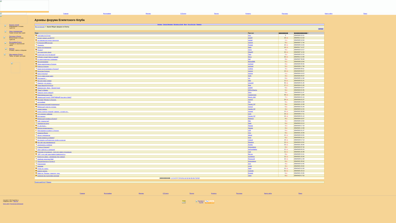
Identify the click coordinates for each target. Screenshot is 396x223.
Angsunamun (252, 147)
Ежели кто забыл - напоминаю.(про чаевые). (51, 157)
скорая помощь (42, 109)
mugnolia (250, 171)
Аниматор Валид (42, 133)
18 (197, 178)
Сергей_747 (251, 104)
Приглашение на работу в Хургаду (48, 130)
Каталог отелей (14, 25)
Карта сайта (328, 13)
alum (249, 163)
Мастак (250, 154)
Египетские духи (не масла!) (46, 54)
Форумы (148, 13)
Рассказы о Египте (15, 36)
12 (185, 178)
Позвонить (40, 45)
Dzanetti (250, 173)
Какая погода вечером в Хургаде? (48, 69)
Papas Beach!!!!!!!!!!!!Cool (45, 85)
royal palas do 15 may (44, 35)
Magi (249, 85)
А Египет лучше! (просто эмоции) (47, 57)
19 (198, 178)
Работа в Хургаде (43, 66)
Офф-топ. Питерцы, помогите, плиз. (48, 173)
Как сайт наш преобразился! (46, 142)
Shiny (250, 92)
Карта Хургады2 (42, 73)
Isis (249, 78)
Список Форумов (168, 24)
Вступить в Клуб (178, 24)
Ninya (250, 57)
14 (189, 178)
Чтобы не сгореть (42, 168)
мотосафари (41, 102)
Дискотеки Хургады (43, 71)
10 (182, 178)
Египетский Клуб (40, 182)
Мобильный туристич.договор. (46, 107)
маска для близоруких (44, 47)
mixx (249, 35)
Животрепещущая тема (44, 95)
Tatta (249, 54)
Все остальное (39, 27)
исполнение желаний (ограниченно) (48, 104)
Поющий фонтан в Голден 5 (46, 161)
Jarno (249, 175)
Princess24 (251, 159)
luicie (249, 137)
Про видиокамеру (42, 62)
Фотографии (107, 13)
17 (195, 178)
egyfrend (250, 64)
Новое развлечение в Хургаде (46, 64)
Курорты (248, 13)
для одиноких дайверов (44, 114)
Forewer (250, 45)
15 (191, 178)
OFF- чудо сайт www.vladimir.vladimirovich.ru (51, 154)
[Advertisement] (222, 6)
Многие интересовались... (45, 128)
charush (250, 140)
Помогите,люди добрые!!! (45, 92)
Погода (216, 13)
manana (250, 111)
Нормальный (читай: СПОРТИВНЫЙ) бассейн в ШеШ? (54, 97)
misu (249, 133)
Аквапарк (40, 166)
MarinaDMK (251, 61)
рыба (249, 114)
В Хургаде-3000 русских (45, 43)
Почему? (40, 50)
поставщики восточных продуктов (48, 40)
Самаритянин (252, 95)
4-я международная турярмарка (47, 59)
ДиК (249, 59)
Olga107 (250, 52)
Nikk (249, 121)
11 (184, 178)
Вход (185, 24)
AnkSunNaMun (252, 149)
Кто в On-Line (192, 24)
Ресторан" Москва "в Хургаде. (46, 100)
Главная (65, 13)
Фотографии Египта (15, 42)
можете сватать (42, 171)
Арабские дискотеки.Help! (45, 159)
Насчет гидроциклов (43, 135)
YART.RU (15, 201)
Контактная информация (16, 203)
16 (193, 178)
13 (187, 178)
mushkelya (251, 156)
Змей (249, 123)
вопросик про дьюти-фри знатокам (48, 176)
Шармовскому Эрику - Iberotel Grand (48, 88)
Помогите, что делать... (44, 83)
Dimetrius (251, 142)
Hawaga (250, 125)
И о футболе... (42, 126)
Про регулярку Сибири (44, 81)
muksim (250, 42)
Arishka (250, 144)
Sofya (250, 49)
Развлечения (41, 164)
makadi (250, 40)
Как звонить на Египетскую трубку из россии (51, 140)
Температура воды (43, 123)
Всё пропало (41, 116)
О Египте (183, 13)
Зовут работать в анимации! (46, 149)
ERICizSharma (252, 90)
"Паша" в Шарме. (42, 90)
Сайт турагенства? (43, 121)
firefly (249, 76)
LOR (249, 130)
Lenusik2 (250, 83)
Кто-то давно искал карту (45, 76)
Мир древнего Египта (16, 54)
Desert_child (252, 97)
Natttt (249, 47)
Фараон (49, 182)
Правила (198, 24)
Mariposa (251, 118)
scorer (250, 166)
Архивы (159, 24)
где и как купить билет (44, 52)
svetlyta (250, 68)
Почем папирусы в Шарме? (45, 138)
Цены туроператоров (15, 31)
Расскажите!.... (42, 78)
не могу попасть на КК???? (45, 38)
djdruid (250, 135)
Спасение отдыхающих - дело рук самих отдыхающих (54, 152)
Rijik (249, 102)
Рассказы (285, 13)
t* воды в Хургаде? (43, 147)
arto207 (250, 38)
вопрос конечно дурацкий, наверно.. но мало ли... (53, 111)
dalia (249, 80)
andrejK (250, 87)
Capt (249, 152)
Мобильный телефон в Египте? (47, 119)
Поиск (365, 13)
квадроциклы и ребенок (44, 145)
